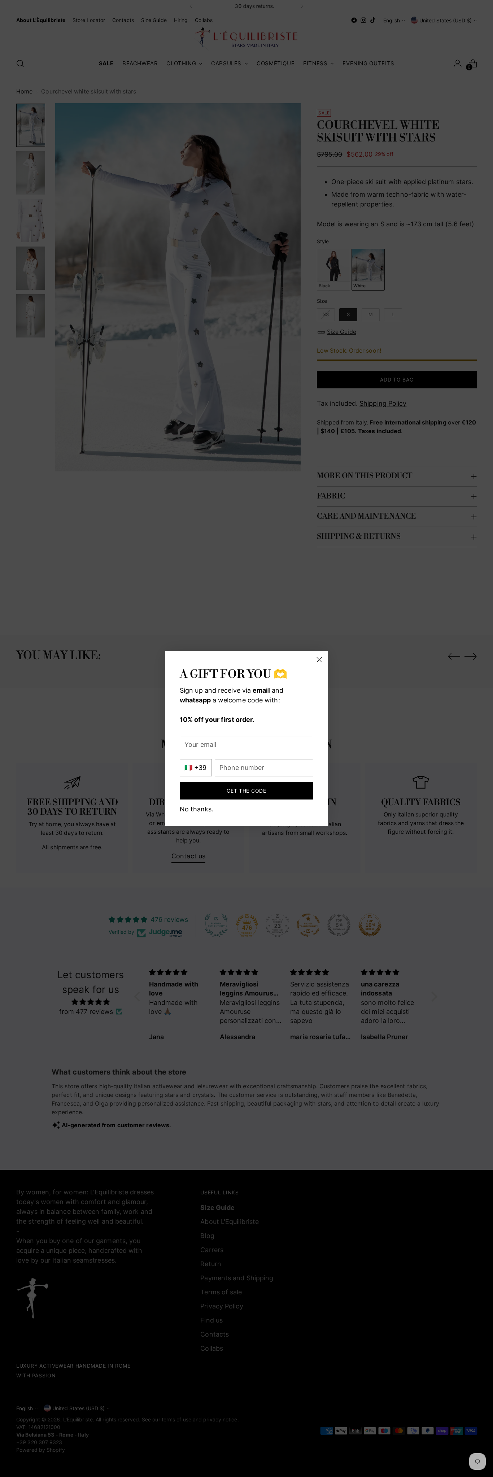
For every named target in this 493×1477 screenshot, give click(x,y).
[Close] (319, 659)
